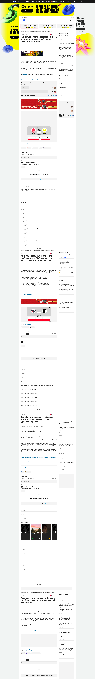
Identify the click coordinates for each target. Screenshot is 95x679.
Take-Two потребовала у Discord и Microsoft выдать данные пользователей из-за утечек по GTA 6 (38, 529)
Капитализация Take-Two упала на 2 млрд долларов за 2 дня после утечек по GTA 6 (35, 537)
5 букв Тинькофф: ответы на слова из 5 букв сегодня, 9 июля (31, 572)
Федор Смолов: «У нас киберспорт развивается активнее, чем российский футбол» (66, 329)
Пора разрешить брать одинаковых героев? (32, 82)
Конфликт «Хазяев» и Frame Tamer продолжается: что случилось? (33, 644)
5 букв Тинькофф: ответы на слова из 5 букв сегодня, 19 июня (31, 600)
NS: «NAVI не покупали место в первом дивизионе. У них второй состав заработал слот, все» (40, 31)
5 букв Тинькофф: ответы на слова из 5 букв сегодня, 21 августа (66, 477)
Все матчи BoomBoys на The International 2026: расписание (31, 248)
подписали (24, 74)
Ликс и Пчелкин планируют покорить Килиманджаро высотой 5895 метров (65, 651)
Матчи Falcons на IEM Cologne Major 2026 (28, 388)
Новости (26, 31)
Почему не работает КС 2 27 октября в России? (29, 417)
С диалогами (54, 174)
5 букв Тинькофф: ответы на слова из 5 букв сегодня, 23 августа (66, 448)
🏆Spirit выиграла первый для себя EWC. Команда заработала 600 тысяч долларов (66, 293)
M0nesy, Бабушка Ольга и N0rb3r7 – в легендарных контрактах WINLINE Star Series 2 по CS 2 (37, 405)
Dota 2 (23, 31)
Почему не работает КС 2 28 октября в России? (29, 413)
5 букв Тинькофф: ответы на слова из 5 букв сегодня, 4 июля (31, 588)
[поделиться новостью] (56, 34)
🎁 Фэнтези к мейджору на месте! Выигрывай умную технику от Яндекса (34, 396)
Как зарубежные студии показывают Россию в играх (31, 481)
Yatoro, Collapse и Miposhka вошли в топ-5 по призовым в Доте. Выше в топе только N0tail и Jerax (66, 37)
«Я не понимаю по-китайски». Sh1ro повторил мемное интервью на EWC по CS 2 (66, 275)
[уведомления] (76, 1)
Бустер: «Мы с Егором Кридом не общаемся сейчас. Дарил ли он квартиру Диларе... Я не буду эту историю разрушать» (66, 639)
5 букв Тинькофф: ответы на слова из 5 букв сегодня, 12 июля (31, 564)
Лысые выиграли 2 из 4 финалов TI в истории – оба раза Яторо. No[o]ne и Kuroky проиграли (66, 82)
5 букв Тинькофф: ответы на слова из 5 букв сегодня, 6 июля (31, 580)
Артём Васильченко (28, 163)
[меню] (20, 1)
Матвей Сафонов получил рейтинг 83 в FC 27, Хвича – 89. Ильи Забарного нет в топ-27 (66, 482)
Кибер (21, 31)
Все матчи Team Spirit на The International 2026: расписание (31, 232)
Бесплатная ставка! (27, 669)
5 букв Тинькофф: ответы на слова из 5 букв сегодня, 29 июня (31, 592)
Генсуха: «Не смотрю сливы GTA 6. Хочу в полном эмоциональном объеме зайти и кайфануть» (37, 533)
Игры (23, 431)
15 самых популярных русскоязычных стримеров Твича (31, 641)
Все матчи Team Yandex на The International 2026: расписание (31, 236)
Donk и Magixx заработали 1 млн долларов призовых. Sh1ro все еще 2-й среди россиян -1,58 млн (66, 311)
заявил (50, 637)
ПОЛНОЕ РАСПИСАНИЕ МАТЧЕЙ (47, 29)
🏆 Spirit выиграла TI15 (63, 87)
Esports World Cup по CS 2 (25, 310)
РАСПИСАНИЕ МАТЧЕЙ (24, 17)
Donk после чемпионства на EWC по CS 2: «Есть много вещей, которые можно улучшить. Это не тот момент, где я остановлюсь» (66, 282)
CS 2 (23, 270)
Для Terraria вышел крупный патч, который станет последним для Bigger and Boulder (66, 471)
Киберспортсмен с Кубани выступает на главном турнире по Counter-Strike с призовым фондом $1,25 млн (38, 401)
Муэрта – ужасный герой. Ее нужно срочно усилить (30, 79)
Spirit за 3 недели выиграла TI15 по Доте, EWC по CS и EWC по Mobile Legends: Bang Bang (66, 93)
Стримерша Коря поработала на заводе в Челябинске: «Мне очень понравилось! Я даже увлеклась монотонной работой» (66, 645)
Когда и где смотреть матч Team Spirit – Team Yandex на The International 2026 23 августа (36, 244)
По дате (22, 174)
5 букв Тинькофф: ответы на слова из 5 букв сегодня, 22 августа (66, 453)
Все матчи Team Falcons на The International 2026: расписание (31, 256)
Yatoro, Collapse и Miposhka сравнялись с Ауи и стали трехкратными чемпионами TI (66, 76)
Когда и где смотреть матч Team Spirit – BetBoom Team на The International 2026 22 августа (37, 252)
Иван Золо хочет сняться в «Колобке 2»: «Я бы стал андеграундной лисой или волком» (42, 606)
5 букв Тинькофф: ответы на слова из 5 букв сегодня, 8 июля (31, 576)
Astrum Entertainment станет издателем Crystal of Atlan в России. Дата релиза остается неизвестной (66, 465)
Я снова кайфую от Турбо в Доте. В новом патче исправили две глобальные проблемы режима (39, 76)
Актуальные (32, 174)
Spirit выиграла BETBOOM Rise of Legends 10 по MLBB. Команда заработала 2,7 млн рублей (66, 442)
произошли (47, 474)
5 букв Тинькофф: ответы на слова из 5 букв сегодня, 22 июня (31, 596)
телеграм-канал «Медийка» (28, 652)
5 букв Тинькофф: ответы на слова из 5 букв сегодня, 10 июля (31, 568)
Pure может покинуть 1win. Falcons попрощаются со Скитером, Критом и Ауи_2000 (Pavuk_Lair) (65, 48)
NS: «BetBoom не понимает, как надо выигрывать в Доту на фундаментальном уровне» (36, 204)
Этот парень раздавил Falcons (26, 314)
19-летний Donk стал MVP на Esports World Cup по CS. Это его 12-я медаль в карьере (66, 288)
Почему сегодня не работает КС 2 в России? (28, 409)
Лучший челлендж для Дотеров (29, 182)
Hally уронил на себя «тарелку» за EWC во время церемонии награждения (66, 317)
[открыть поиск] (74, 1)
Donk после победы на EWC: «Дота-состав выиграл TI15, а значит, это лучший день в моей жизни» (66, 299)
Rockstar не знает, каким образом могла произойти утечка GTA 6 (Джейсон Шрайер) (39, 431)
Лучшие (27, 174)
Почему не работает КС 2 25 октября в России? (29, 425)
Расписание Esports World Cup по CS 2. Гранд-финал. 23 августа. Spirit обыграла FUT (66, 305)
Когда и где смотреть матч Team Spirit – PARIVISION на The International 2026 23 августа (36, 240)
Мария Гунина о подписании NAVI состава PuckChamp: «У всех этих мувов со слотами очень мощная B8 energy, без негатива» (38, 210)
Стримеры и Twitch (25, 606)
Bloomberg (25, 489)
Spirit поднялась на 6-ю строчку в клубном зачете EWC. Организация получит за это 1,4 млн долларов (40, 270)
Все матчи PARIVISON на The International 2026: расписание (31, 228)
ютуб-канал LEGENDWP (27, 165)
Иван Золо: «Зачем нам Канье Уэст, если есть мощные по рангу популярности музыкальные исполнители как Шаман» (66, 663)
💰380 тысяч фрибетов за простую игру (66, 61)
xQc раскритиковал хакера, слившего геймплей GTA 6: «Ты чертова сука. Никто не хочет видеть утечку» (66, 625)
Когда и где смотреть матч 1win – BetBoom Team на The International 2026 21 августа (35, 264)
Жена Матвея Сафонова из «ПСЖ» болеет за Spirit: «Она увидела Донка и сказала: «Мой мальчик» (66, 322)
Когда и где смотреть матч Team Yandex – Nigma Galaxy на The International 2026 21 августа (37, 260)
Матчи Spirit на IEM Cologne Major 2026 (27, 392)
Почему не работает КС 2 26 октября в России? (29, 421)
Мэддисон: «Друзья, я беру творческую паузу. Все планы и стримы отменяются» (66, 669)
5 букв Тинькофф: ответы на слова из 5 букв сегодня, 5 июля (31, 584)
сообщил (55, 638)
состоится (27, 474)
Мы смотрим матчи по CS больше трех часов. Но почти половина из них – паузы (36, 316)
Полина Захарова (28, 344)
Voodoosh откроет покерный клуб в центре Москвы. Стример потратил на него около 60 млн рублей (66, 657)
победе (43, 292)
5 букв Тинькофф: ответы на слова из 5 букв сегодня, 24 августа (66, 436)
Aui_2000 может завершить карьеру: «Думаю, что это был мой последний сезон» (66, 43)
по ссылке (46, 312)
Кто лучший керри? (64, 102)
